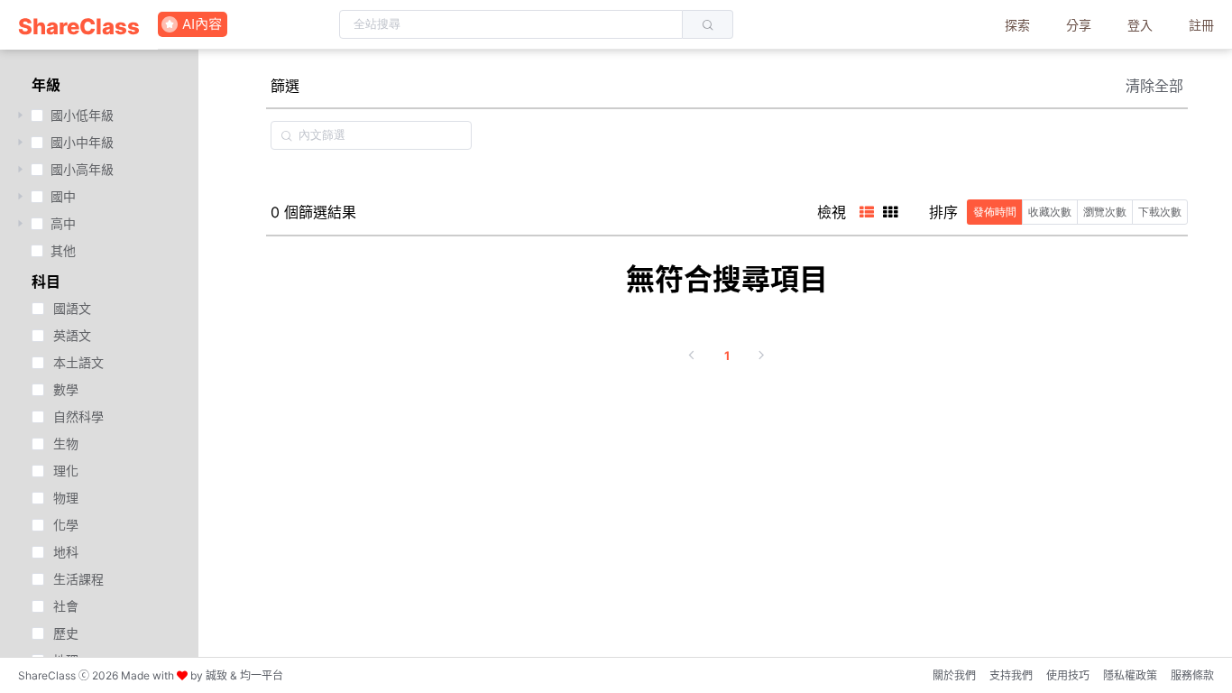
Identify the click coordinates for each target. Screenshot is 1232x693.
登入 (1140, 24)
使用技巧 (1067, 675)
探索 (1017, 24)
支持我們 (1011, 675)
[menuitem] (79, 25)
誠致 (216, 675)
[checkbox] (37, 116)
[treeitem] (99, 115)
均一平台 (261, 675)
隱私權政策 (1130, 675)
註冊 (1201, 24)
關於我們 (954, 675)
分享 (1078, 24)
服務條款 (1192, 675)
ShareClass (79, 27)
